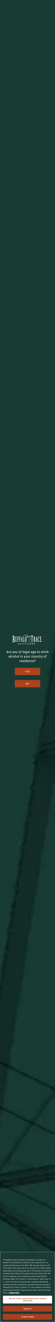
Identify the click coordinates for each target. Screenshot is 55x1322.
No (27, 683)
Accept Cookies (27, 1317)
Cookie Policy (14, 1293)
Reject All (27, 1309)
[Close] (52, 1256)
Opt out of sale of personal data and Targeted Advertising (27, 1299)
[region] (27, 1287)
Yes (27, 671)
